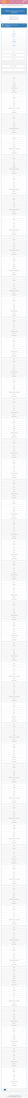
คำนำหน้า (13, 35)
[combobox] (14, 51)
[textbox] (13, 51)
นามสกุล (14, 39)
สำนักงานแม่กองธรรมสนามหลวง (15, 1095)
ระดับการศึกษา (14, 33)
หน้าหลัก (3, 5)
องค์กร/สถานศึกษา (14, 41)
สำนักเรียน (14, 45)
